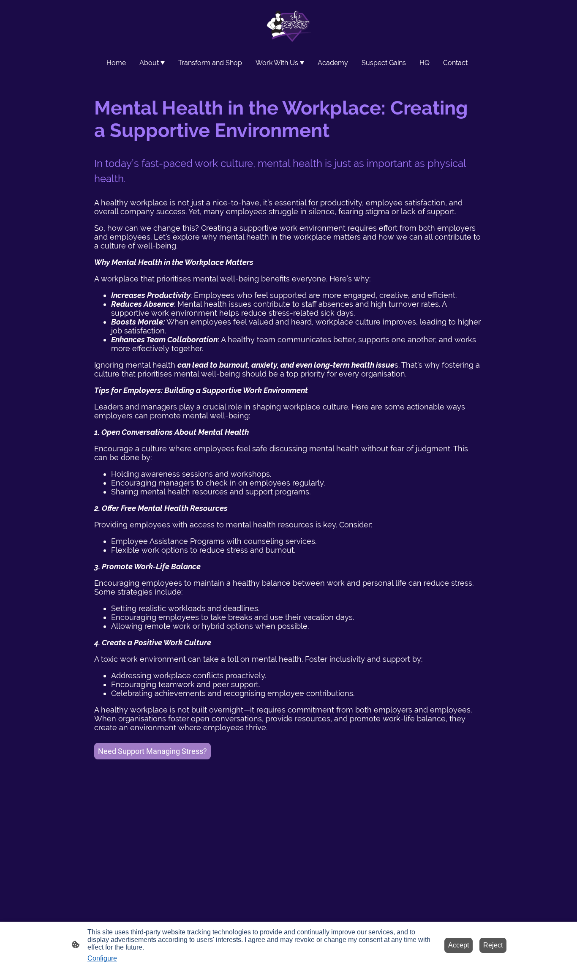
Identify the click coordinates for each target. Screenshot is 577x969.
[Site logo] (288, 25)
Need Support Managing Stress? (152, 751)
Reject (493, 945)
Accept (458, 945)
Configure (102, 958)
